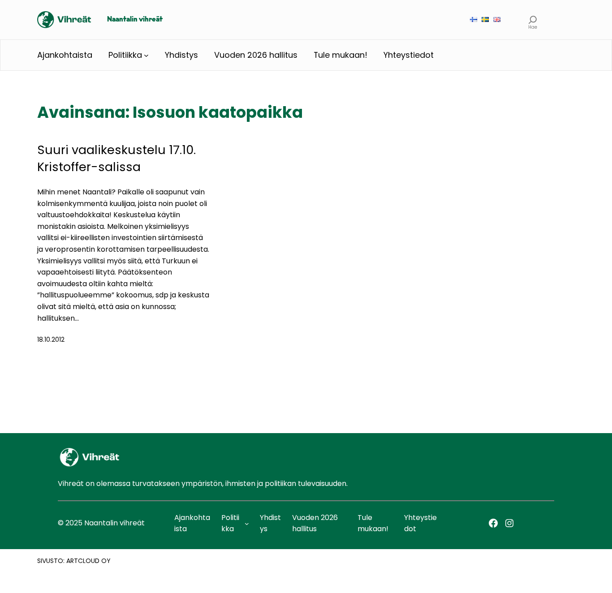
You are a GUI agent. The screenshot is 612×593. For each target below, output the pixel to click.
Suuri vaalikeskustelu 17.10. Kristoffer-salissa (116, 158)
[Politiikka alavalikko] (146, 55)
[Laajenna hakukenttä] (533, 19)
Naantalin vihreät (135, 19)
